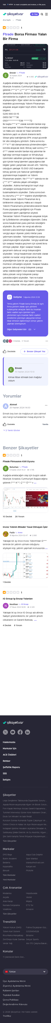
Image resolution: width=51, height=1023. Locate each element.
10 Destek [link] (7, 516)
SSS (5, 773)
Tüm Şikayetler (9, 841)
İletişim (6, 779)
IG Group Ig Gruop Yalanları (18, 598)
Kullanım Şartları (11, 990)
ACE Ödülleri (9, 754)
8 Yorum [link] (18, 625)
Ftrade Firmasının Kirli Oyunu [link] (19, 461)
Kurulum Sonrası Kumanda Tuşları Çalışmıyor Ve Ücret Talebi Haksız (25, 820)
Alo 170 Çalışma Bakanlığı (37, 943)
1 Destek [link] (7, 582)
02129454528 (32, 931)
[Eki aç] (25, 56)
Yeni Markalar (9, 880)
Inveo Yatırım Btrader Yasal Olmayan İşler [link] (25, 527)
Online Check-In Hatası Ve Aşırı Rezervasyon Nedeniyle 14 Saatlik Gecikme (25, 824)
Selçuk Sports (32, 939)
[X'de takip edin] (5, 732)
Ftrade (8, 34)
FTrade (18, 20)
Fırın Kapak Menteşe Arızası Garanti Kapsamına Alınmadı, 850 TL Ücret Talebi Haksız (25, 808)
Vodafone (7, 909)
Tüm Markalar (9, 875)
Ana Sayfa (6, 20)
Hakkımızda (9, 742)
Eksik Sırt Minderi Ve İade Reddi (17, 816)
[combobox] (25, 972)
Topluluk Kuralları (11, 995)
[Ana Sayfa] (13, 14)
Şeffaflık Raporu (11, 767)
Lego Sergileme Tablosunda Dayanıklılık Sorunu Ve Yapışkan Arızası (25, 800)
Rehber (6, 761)
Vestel (29, 897)
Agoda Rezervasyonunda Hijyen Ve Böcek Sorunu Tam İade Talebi (25, 804)
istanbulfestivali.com (35, 862)
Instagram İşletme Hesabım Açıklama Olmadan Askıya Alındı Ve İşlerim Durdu (25, 828)
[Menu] (46, 14)
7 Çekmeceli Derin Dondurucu (14, 957)
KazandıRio (8, 866)
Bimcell (6, 870)
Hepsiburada (31, 893)
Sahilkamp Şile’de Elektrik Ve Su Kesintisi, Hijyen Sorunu (25, 832)
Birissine (29, 935)
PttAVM (29, 870)
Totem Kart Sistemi (11, 931)
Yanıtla (45, 424)
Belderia (6, 862)
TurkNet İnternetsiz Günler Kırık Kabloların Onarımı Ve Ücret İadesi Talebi (25, 812)
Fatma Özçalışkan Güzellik (37, 927)
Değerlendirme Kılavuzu (15, 1004)
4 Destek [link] (7, 625)
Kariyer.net (31, 866)
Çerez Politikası (10, 1000)
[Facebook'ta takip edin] (20, 732)
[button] (12, 28)
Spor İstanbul (32, 858)
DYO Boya (7, 854)
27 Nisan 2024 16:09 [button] (18, 607)
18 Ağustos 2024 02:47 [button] (19, 535)
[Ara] (42, 14)
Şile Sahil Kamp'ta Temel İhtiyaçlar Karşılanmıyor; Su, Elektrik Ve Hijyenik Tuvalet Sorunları (25, 836)
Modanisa (7, 893)
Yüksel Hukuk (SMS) (12, 927)
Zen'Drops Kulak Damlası (14, 939)
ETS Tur (29, 905)
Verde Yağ (7, 943)
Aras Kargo (8, 901)
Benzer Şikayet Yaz (36, 351)
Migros (29, 901)
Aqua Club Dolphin (34, 854)
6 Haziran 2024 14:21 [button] (17, 470)
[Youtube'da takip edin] (12, 732)
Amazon (30, 909)
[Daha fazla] (46, 341)
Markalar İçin (9, 748)
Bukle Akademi (10, 858)
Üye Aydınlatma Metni (14, 981)
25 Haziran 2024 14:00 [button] (20, 407)
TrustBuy (7, 1016)
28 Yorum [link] (19, 516)
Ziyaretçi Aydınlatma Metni (16, 986)
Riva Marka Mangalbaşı (13, 935)
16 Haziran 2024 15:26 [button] (16, 77)
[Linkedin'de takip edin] (27, 732)
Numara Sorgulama (11, 905)
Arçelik (6, 897)
